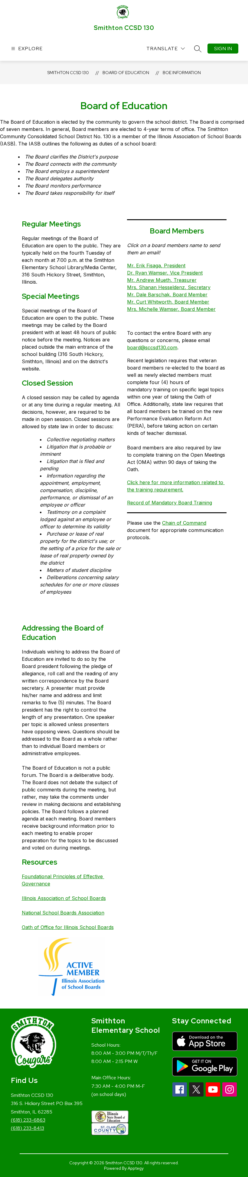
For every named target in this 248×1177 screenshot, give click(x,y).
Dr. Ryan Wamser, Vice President (165, 273)
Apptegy (136, 1168)
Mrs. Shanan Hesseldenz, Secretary (168, 287)
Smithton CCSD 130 (68, 72)
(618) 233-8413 (27, 1128)
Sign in (223, 48)
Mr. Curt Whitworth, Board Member (168, 302)
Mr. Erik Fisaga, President (156, 265)
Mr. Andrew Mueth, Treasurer (162, 280)
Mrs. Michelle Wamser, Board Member (171, 309)
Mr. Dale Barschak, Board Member (167, 295)
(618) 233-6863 (28, 1120)
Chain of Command (184, 523)
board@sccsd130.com (152, 347)
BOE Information (182, 72)
